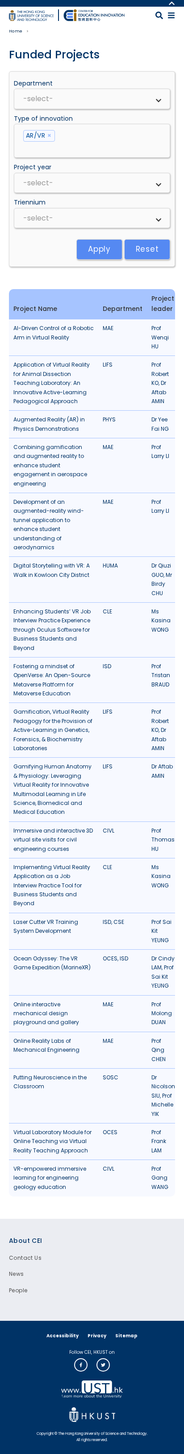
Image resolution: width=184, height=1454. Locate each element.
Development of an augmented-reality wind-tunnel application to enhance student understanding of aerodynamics (48, 524)
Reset (147, 249)
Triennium (30, 202)
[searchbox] (92, 99)
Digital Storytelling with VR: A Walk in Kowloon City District (51, 570)
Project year (32, 167)
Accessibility (62, 1335)
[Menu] (171, 15)
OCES (110, 958)
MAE (108, 328)
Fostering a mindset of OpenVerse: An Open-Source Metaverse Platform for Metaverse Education (51, 679)
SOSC (110, 1077)
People (18, 1290)
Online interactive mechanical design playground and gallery (46, 1013)
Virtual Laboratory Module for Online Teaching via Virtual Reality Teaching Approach (52, 1141)
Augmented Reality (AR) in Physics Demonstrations (49, 424)
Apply (99, 249)
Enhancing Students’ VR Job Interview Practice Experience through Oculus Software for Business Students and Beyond (52, 630)
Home (16, 31)
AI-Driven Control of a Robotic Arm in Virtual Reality (53, 332)
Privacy (97, 1335)
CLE (107, 611)
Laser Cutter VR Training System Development (45, 926)
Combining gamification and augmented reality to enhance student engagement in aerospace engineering (50, 465)
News (16, 1274)
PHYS (109, 419)
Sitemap (126, 1335)
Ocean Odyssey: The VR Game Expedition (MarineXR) (52, 963)
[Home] (94, 15)
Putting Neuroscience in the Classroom (50, 1082)
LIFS (108, 364)
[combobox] (92, 99)
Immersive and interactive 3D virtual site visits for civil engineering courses (53, 840)
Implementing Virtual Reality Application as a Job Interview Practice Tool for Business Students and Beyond (51, 885)
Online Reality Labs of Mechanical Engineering (46, 1045)
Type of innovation (43, 118)
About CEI (25, 1240)
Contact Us (25, 1258)
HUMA (110, 565)
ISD (107, 666)
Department (33, 83)
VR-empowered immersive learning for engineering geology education (49, 1178)
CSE (118, 922)
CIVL (108, 830)
